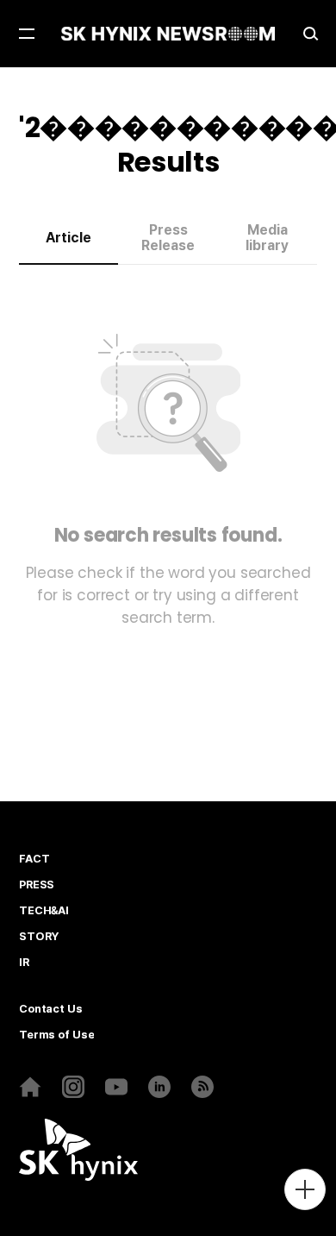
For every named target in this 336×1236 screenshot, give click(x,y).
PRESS (36, 885)
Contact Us (51, 1009)
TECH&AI (44, 911)
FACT (34, 859)
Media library (267, 238)
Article (68, 237)
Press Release (168, 238)
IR (24, 963)
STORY (39, 937)
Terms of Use (56, 1035)
